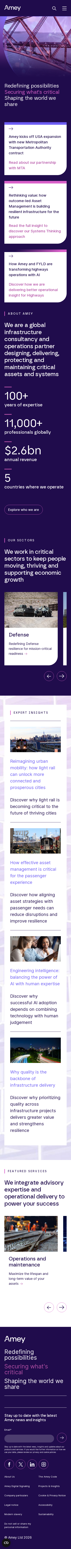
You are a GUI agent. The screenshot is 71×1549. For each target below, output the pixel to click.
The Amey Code (47, 1476)
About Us (9, 1476)
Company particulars (16, 1495)
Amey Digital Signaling (17, 1486)
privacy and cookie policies (44, 1452)
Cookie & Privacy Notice (52, 1495)
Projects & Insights (49, 1486)
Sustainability (46, 1514)
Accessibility (45, 1504)
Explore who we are (23, 510)
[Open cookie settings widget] (6, 1542)
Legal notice (11, 1504)
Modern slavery (13, 1514)
